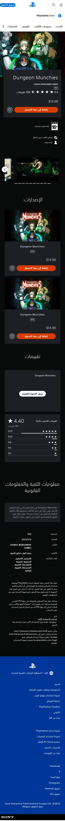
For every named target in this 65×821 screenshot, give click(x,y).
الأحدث (59, 26)
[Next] (5, 169)
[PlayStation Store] (49, 15)
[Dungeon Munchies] (38, 169)
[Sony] (7, 819)
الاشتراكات (11, 26)
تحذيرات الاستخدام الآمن (47, 619)
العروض (26, 26)
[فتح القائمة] (61, 5)
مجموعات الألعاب (42, 26)
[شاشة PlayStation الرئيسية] (32, 5)
